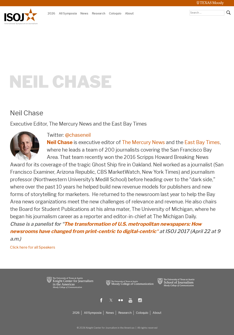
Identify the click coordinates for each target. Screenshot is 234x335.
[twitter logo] (111, 303)
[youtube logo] (130, 303)
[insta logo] (140, 303)
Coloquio (115, 13)
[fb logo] (101, 303)
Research (98, 13)
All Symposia (68, 13)
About (129, 13)
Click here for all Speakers (32, 247)
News (84, 13)
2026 (51, 13)
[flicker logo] (120, 303)
